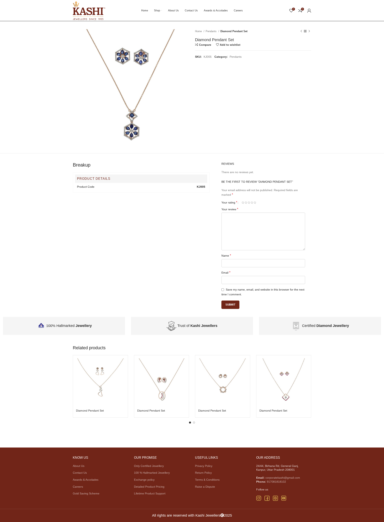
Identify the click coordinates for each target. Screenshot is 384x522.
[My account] (309, 11)
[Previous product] (301, 31)
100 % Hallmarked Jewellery (152, 472)
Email (225, 272)
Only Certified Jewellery (149, 465)
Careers (78, 486)
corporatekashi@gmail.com (282, 477)
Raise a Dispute (205, 486)
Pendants (211, 31)
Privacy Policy (203, 465)
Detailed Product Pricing (149, 486)
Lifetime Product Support (149, 493)
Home (199, 31)
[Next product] (309, 31)
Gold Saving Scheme (86, 493)
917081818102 (276, 481)
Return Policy (203, 472)
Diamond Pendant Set (90, 410)
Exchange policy (144, 479)
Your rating (229, 202)
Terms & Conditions (207, 479)
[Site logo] (89, 10)
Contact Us (80, 472)
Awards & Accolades (85, 479)
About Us (78, 465)
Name (226, 255)
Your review (229, 209)
